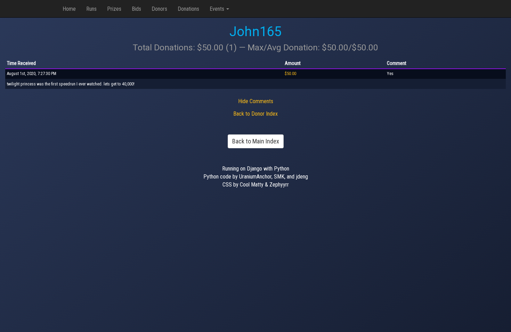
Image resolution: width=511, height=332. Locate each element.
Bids (136, 9)
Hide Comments (255, 101)
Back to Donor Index (255, 113)
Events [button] (218, 9)
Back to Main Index (255, 141)
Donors (159, 9)
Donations (188, 9)
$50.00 (290, 73)
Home (69, 9)
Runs (91, 9)
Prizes (114, 9)
